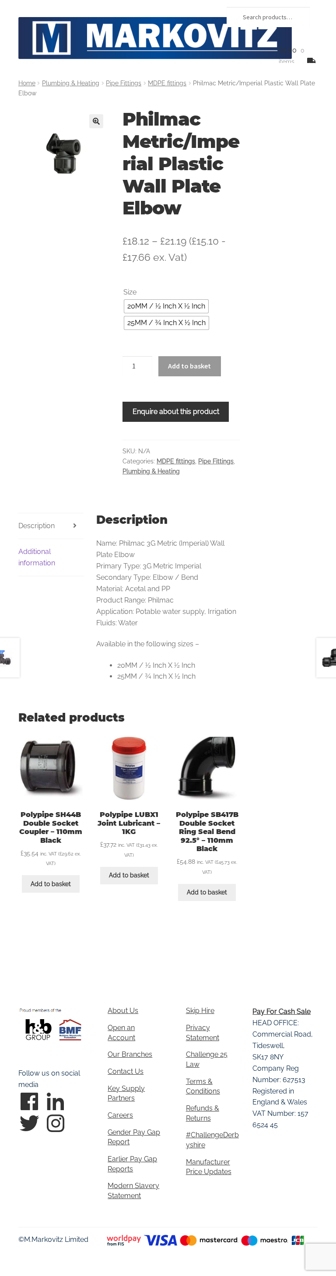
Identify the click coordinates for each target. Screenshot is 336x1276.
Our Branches (130, 1054)
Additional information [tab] (36, 557)
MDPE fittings (167, 83)
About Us (123, 1010)
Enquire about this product (176, 411)
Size (129, 292)
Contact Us (126, 1071)
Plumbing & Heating (70, 83)
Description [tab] (36, 526)
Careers (120, 1115)
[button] (96, 121)
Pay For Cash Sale (281, 1011)
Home (26, 83)
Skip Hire (200, 1010)
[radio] (166, 306)
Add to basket (189, 365)
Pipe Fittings (123, 83)
